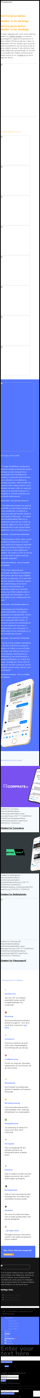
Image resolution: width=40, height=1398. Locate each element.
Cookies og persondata (26, 1309)
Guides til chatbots (12, 1297)
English (7, 1369)
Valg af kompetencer (13, 1299)
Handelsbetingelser (8, 1309)
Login (3, 1381)
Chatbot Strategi (15, 36)
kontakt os (21, 55)
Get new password (8, 1393)
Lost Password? (12, 1381)
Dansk (7, 1366)
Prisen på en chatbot (13, 1295)
